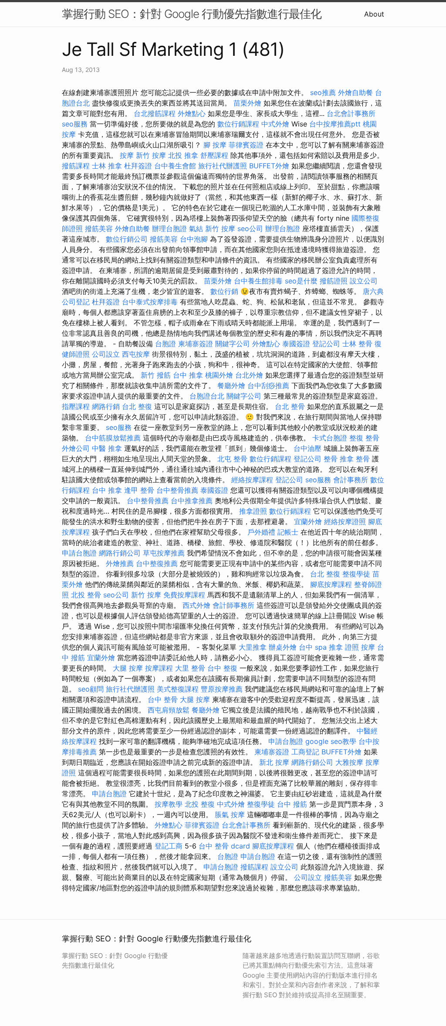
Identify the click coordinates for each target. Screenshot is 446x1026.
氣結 (196, 228)
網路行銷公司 (120, 553)
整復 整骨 (364, 437)
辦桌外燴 (283, 647)
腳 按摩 (214, 144)
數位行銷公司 (127, 239)
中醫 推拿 (107, 448)
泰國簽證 (296, 343)
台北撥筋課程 (155, 113)
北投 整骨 (86, 594)
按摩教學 (168, 804)
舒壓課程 (214, 155)
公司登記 (76, 301)
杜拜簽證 (138, 165)
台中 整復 (222, 668)
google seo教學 (330, 741)
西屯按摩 (136, 354)
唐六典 (373, 291)
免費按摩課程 (184, 594)
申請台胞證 (79, 553)
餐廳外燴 (231, 385)
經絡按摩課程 (252, 479)
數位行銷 (224, 291)
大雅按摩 (349, 762)
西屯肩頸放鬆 (168, 710)
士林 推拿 (107, 165)
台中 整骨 (163, 699)
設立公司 (364, 280)
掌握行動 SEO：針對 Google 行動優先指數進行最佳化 (191, 13)
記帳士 (287, 532)
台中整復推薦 (157, 563)
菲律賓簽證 (246, 144)
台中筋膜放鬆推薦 (113, 437)
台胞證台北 (206, 396)
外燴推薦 (120, 563)
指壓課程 (76, 406)
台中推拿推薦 (192, 500)
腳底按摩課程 (331, 584)
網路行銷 (106, 406)
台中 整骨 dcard (224, 846)
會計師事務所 (233, 605)
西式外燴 (196, 605)
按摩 (127, 155)
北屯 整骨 (232, 458)
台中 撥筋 (292, 804)
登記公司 (326, 343)
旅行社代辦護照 (222, 165)
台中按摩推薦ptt (335, 123)
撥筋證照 (334, 280)
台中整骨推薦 (177, 490)
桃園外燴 (219, 375)
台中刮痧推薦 (268, 385)
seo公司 (250, 228)
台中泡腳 (194, 239)
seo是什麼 (301, 280)
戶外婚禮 (261, 532)
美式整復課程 (178, 689)
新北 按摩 (274, 762)
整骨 (363, 458)
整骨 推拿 (339, 458)
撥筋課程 (76, 165)
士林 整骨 (357, 343)
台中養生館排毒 (258, 280)
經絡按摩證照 (345, 521)
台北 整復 (137, 406)
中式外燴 (275, 123)
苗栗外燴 (247, 103)
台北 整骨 (290, 406)
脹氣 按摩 (230, 814)
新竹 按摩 (151, 155)
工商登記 (305, 751)
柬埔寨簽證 (195, 343)
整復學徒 (356, 573)
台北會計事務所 (351, 113)
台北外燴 (249, 375)
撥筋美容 (99, 228)
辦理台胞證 (169, 228)
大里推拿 (253, 647)
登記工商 (168, 846)
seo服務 (75, 123)
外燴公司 (76, 448)
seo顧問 (91, 689)
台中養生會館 (175, 165)
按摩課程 (159, 668)
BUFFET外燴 (269, 165)
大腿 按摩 (128, 668)
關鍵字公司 (232, 343)
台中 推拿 (188, 375)
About (374, 14)
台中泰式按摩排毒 (150, 301)
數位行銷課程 (238, 123)
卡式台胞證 (329, 437)
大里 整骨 (190, 668)
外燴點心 (192, 113)
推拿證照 (253, 511)
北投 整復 (200, 804)
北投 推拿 (183, 155)
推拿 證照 (344, 647)
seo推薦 (323, 92)
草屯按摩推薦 (164, 553)
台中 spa (313, 647)
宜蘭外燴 (308, 521)
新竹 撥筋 (156, 375)
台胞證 (165, 343)
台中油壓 (307, 448)
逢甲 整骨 (139, 490)
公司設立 (106, 354)
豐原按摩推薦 (222, 689)
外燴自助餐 (355, 92)
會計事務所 (350, 479)
